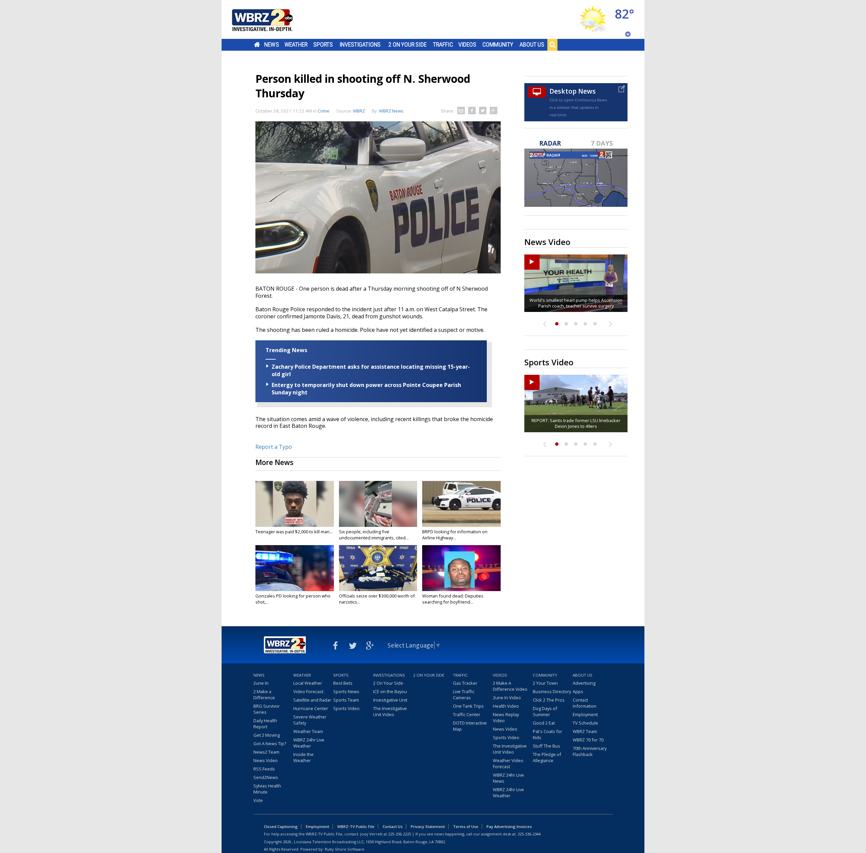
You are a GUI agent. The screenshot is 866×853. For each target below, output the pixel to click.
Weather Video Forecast (508, 763)
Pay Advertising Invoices (509, 826)
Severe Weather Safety (309, 720)
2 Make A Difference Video (510, 686)
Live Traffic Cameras (463, 694)
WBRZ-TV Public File (355, 826)
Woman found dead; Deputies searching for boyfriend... (452, 599)
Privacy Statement (428, 826)
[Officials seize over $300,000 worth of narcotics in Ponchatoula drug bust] (378, 568)
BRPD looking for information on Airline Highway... (454, 535)
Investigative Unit (390, 700)
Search (552, 44)
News (271, 44)
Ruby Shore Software (344, 849)
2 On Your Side (407, 44)
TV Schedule (585, 723)
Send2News (265, 777)
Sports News (346, 691)
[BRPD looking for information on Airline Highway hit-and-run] (461, 504)
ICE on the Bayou (390, 691)
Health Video (506, 706)
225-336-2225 (399, 833)
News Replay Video (506, 717)
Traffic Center (466, 714)
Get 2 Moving (266, 735)
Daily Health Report (265, 723)
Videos (467, 44)
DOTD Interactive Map (470, 726)
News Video (265, 760)
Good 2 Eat (544, 723)
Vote (258, 800)
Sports (323, 44)
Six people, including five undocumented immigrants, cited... (374, 535)
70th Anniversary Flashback (590, 751)
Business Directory (552, 691)
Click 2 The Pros (549, 700)
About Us (532, 44)
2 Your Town (545, 683)
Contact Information (584, 703)
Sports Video (346, 708)
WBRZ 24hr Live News (508, 778)
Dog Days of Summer (545, 711)
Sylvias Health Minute (267, 789)
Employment (585, 714)
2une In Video (507, 697)
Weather (295, 44)
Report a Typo (273, 446)
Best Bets (342, 683)
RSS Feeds (264, 769)
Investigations (360, 44)
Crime (323, 111)
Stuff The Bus (546, 746)
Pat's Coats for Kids (547, 734)
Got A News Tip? (269, 743)
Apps (578, 691)
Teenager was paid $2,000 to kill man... (294, 532)
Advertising (584, 683)
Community (497, 44)
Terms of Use (465, 826)
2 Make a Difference (264, 694)
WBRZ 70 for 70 (588, 740)
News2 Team (266, 752)
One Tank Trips (468, 706)
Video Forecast (308, 691)
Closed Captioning (281, 826)
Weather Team (308, 731)
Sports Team (346, 700)
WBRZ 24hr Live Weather (308, 743)
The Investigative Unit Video (390, 711)
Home (257, 44)
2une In (261, 683)
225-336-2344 (529, 833)
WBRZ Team (585, 731)
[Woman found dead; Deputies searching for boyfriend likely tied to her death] (461, 568)
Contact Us (393, 826)
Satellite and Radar (312, 700)
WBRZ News (391, 111)
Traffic (443, 44)
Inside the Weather (303, 757)
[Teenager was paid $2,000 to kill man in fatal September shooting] (294, 504)
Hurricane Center (310, 708)
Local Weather (307, 683)
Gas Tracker (465, 683)
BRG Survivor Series (266, 709)
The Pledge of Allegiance (547, 757)
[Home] (270, 19)
